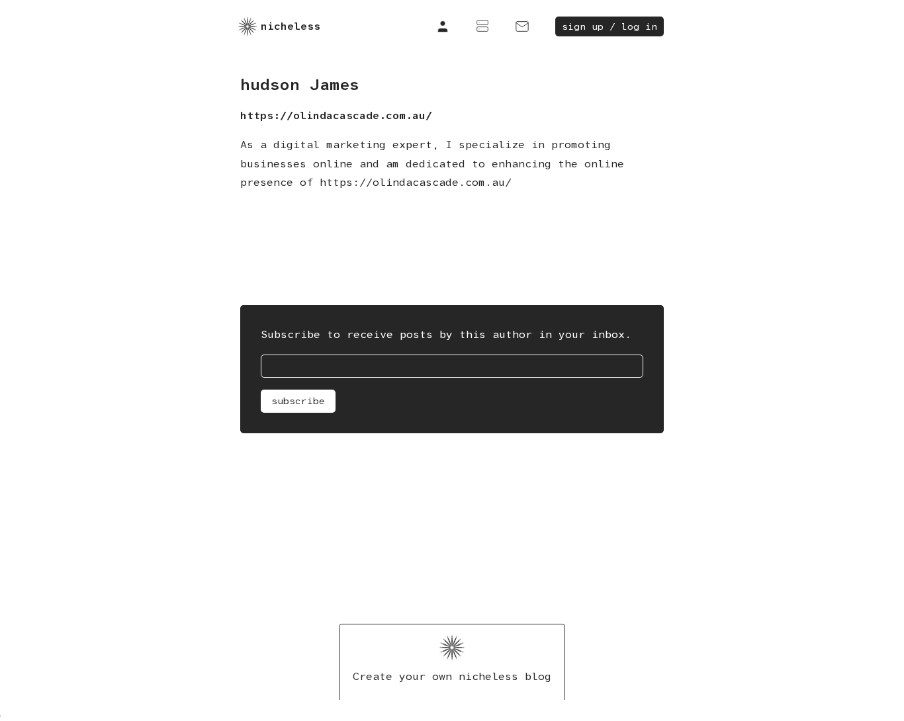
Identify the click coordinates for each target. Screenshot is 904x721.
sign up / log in (609, 26)
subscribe (298, 401)
